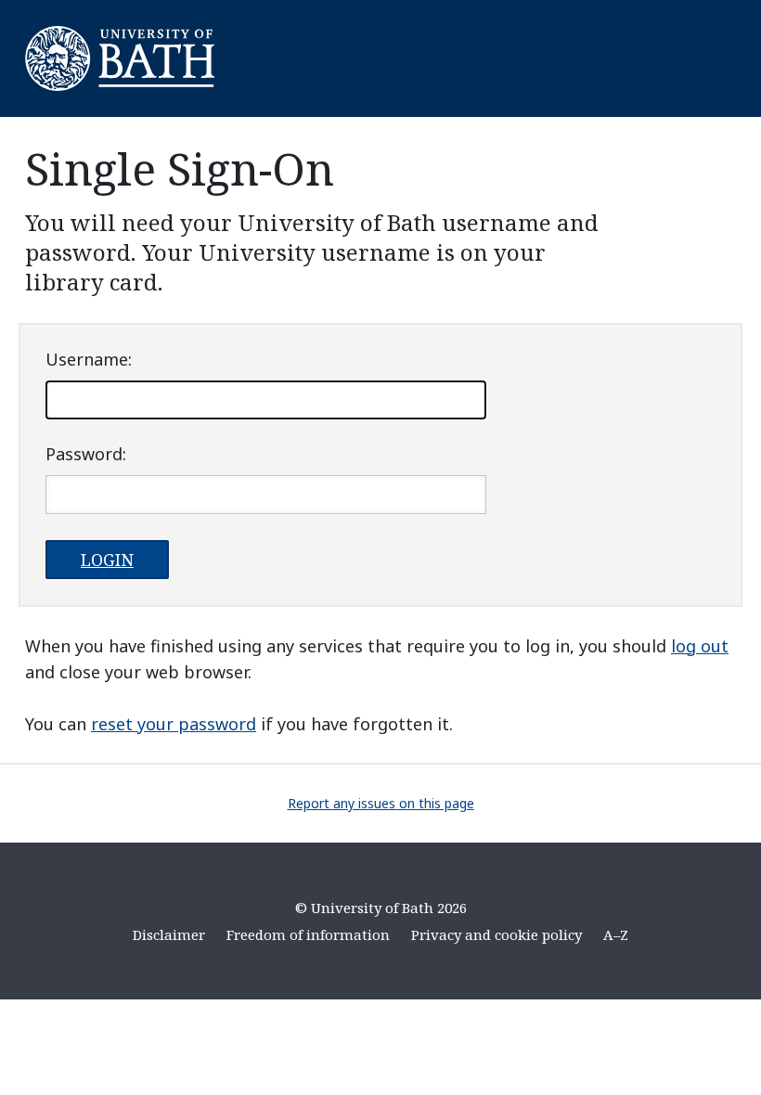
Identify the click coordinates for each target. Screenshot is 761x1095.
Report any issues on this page (381, 803)
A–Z (615, 934)
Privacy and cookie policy (496, 934)
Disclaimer (169, 934)
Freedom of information (308, 934)
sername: (88, 359)
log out (700, 646)
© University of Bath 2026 (381, 907)
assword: (85, 453)
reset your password (173, 724)
